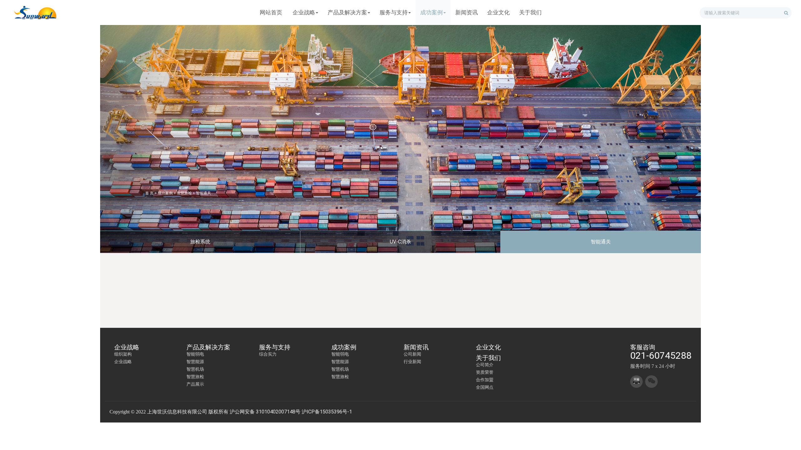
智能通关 (203, 193)
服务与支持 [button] (394, 12)
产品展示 (195, 384)
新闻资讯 (416, 347)
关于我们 (488, 358)
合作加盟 (484, 379)
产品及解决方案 (208, 347)
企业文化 (488, 347)
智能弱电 (195, 354)
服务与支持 (274, 347)
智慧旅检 (184, 193)
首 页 (149, 193)
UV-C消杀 (400, 242)
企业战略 (126, 347)
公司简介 (484, 364)
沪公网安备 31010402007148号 (265, 412)
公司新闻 (412, 354)
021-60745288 (660, 355)
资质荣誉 (484, 372)
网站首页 (271, 12)
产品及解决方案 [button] (347, 12)
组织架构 (123, 354)
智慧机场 (195, 369)
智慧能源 (195, 361)
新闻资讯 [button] (466, 12)
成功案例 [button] (431, 12)
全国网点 (484, 387)
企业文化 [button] (498, 12)
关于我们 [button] (530, 12)
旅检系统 (200, 242)
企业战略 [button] (304, 12)
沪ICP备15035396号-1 (327, 412)
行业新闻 (412, 361)
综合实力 (268, 354)
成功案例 (165, 193)
